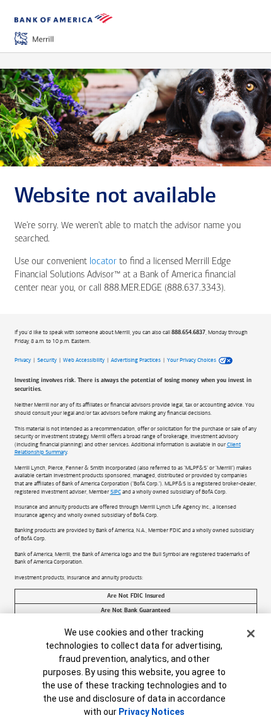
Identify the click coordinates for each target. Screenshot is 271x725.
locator (103, 262)
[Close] (251, 633)
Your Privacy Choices (191, 360)
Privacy (22, 360)
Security (47, 360)
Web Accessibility (84, 360)
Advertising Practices (136, 360)
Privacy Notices (151, 712)
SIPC (115, 492)
